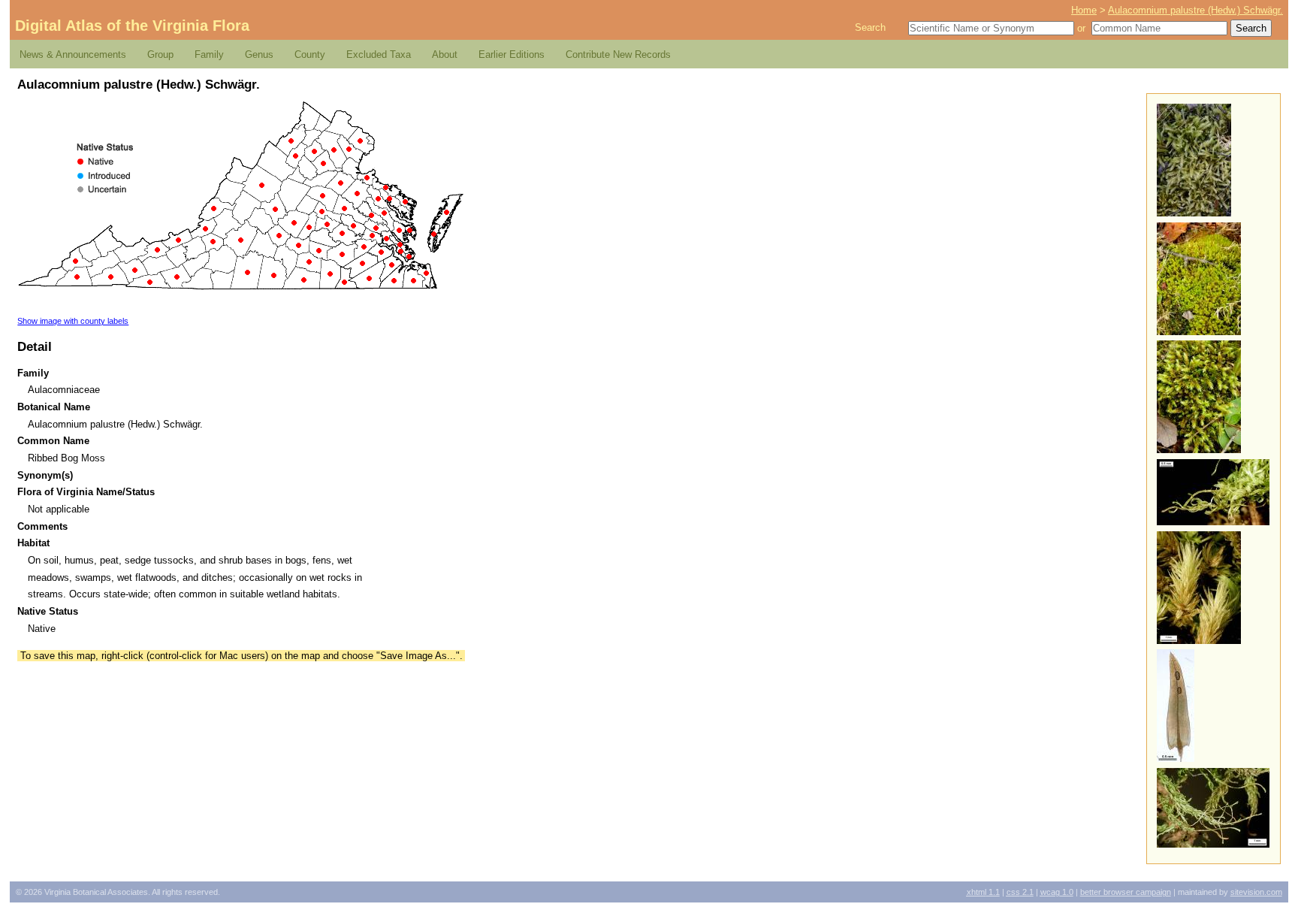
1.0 (1056, 891)
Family (209, 54)
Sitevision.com (1256, 891)
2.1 (1020, 891)
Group (160, 54)
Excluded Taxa (378, 54)
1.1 (983, 891)
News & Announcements (73, 54)
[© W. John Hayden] (1199, 331)
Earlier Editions (511, 54)
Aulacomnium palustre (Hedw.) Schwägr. (1195, 10)
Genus (259, 54)
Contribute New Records (618, 54)
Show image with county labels (72, 320)
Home (1084, 10)
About (444, 54)
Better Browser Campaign (1125, 891)
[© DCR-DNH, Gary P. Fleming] (1194, 213)
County (309, 54)
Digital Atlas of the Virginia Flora (132, 25)
